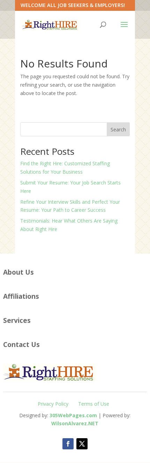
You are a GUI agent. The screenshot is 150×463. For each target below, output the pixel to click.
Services (17, 320)
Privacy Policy (53, 403)
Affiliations (21, 296)
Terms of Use (93, 403)
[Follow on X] (82, 443)
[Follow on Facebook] (68, 443)
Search (118, 129)
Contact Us (21, 344)
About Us (18, 272)
